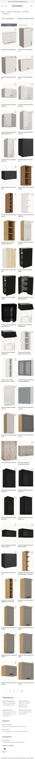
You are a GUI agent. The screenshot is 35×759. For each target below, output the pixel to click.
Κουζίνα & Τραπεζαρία (13, 12)
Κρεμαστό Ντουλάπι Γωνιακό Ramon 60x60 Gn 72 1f (9, 133)
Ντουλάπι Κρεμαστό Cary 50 (8, 462)
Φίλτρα (9, 25)
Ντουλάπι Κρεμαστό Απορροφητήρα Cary (24, 463)
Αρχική (3, 12)
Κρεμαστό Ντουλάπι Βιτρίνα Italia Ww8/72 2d (8, 325)
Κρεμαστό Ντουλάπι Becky (8, 49)
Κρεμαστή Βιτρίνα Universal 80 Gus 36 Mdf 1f (8, 545)
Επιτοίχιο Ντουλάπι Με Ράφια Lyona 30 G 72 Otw (24, 353)
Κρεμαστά (6, 13)
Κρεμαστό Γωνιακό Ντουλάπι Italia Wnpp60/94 (25, 298)
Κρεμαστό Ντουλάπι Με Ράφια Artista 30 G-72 (7, 243)
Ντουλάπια (25, 12)
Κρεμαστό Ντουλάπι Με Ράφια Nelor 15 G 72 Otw (7, 601)
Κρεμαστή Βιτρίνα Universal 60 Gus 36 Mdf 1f (25, 545)
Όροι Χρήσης (30, 758)
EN (5, 752)
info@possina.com (21, 1)
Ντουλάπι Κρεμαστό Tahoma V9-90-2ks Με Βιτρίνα (26, 380)
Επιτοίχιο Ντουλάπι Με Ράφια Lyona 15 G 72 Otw (7, 380)
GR (3, 752)
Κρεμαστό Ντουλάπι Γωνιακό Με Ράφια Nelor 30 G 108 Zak (25, 573)
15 (21, 691)
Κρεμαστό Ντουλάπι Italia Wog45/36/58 (25, 325)
